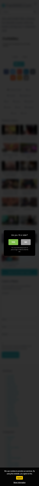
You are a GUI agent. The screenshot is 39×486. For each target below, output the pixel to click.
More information (20, 482)
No (25, 242)
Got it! (19, 477)
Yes (13, 242)
